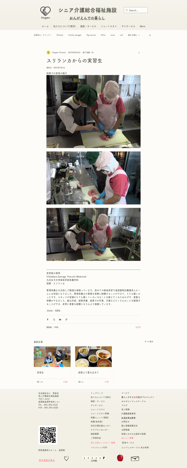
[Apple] (120, 457)
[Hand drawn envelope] (135, 458)
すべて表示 (148, 341)
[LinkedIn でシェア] (60, 319)
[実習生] (52, 356)
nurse (112, 35)
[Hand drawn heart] (66, 458)
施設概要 (95, 434)
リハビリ (125, 393)
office (103, 35)
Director (60, 35)
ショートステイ (98, 409)
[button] (150, 35)
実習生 (57, 310)
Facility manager (74, 35)
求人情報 (125, 409)
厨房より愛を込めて (88, 372)
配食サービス (128, 443)
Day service (91, 35)
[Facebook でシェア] (47, 319)
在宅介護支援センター (102, 426)
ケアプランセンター (100, 430)
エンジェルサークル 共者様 (135, 447)
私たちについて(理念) (101, 397)
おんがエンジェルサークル (134, 401)
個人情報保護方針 (129, 426)
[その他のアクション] (139, 52)
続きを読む (132, 35)
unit (121, 35)
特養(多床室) (97, 422)
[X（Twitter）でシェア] (54, 319)
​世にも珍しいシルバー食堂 (103, 443)
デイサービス (97, 405)
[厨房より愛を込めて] (93, 356)
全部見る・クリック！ (43, 35)
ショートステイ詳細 (100, 413)
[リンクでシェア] (66, 319)
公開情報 (125, 430)
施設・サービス (98, 401)
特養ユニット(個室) (100, 418)
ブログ (124, 405)
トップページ (97, 393)
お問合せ (125, 422)
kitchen (50, 310)
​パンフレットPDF (99, 447)
